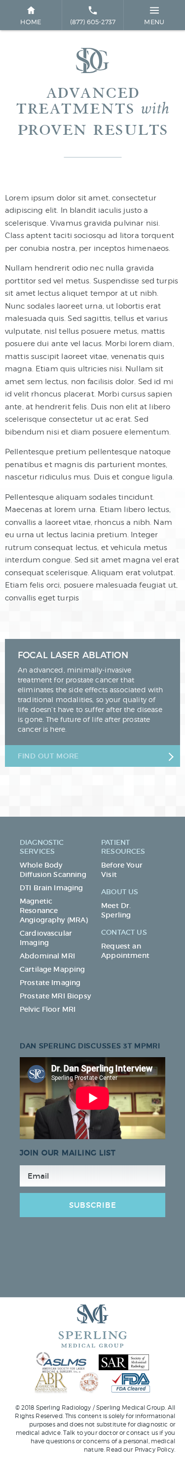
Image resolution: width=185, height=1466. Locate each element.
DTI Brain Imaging (51, 887)
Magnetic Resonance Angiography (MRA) (54, 910)
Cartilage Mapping (52, 969)
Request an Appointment (125, 951)
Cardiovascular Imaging (46, 938)
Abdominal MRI (47, 955)
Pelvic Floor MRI (47, 1009)
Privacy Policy (154, 1449)
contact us (142, 1432)
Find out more (48, 756)
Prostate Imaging (50, 982)
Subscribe (92, 1205)
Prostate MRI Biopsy (55, 995)
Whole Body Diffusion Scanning (53, 870)
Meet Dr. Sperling (116, 910)
